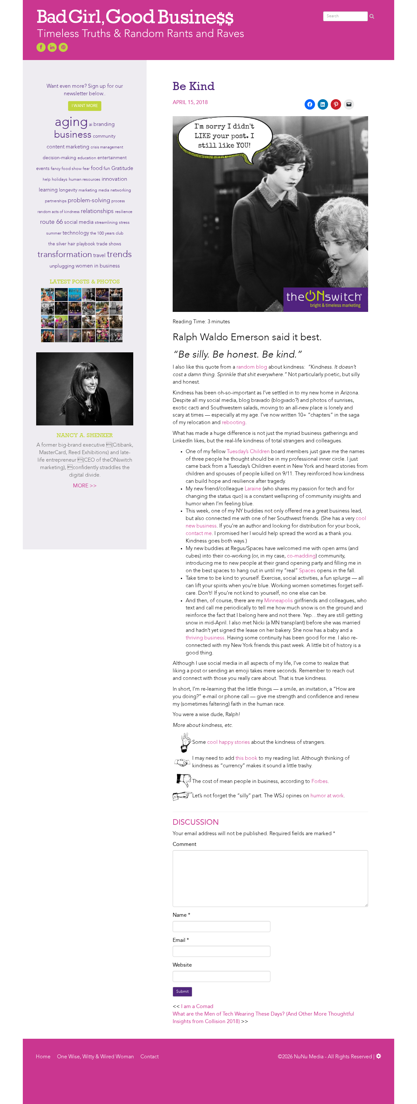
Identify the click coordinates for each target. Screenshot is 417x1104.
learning (48, 190)
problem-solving (89, 201)
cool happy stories (228, 742)
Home (43, 1057)
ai (90, 124)
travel (99, 255)
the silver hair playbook (71, 244)
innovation (114, 179)
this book (246, 758)
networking (120, 190)
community (104, 136)
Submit (182, 992)
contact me (199, 533)
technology (76, 233)
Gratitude (122, 168)
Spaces (307, 571)
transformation (64, 255)
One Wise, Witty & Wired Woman (95, 1057)
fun (107, 168)
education (87, 158)
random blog (252, 367)
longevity (68, 190)
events (43, 168)
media (103, 190)
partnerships (55, 201)
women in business (98, 266)
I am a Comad (197, 1006)
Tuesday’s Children (248, 451)
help (46, 180)
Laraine (253, 489)
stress (124, 223)
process (118, 201)
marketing (88, 190)
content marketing (68, 147)
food (96, 168)
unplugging (62, 266)
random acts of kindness (58, 212)
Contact (149, 1057)
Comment (184, 844)
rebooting (233, 422)
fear (86, 169)
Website (182, 965)
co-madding (301, 556)
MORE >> (85, 486)
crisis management (107, 147)
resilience (123, 212)
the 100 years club (106, 233)
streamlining (106, 223)
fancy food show (66, 169)
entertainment (112, 158)
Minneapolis (278, 601)
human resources (84, 179)
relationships (97, 211)
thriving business (205, 638)
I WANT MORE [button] (85, 106)
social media (78, 222)
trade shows (108, 244)
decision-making (59, 158)
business (73, 135)
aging (71, 122)
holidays (59, 179)
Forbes (319, 781)
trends (119, 255)
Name (181, 915)
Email (181, 940)
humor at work (327, 796)
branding (104, 124)
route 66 (51, 222)
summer (53, 233)
